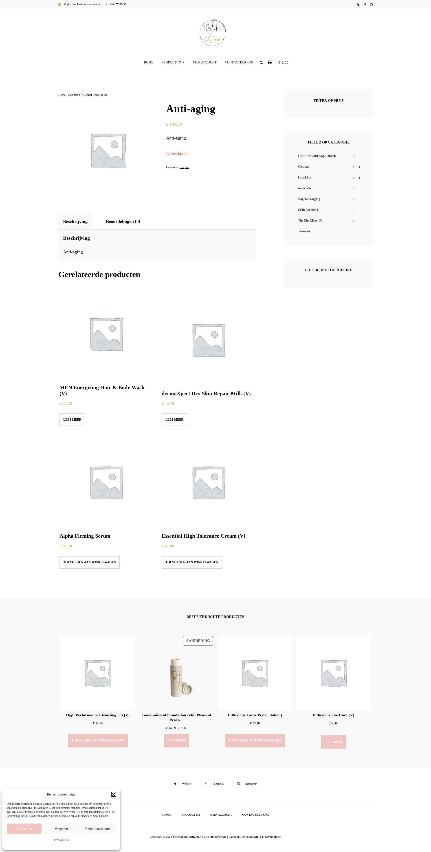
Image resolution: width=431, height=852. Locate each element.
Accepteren (24, 828)
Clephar (87, 94)
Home (148, 62)
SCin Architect (326, 209)
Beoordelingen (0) (123, 221)
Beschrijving (75, 221)
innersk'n (326, 188)
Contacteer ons (239, 62)
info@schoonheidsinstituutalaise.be (81, 4)
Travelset (326, 231)
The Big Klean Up (326, 220)
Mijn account (205, 62)
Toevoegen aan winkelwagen (89, 562)
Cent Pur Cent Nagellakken (326, 156)
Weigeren (61, 828)
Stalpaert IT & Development (264, 836)
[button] (113, 794)
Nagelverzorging (326, 199)
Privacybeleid (61, 839)
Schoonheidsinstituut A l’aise (191, 836)
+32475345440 (117, 4)
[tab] (79, 221)
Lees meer (72, 419)
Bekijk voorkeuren (98, 828)
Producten (171, 62)
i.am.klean (329, 177)
